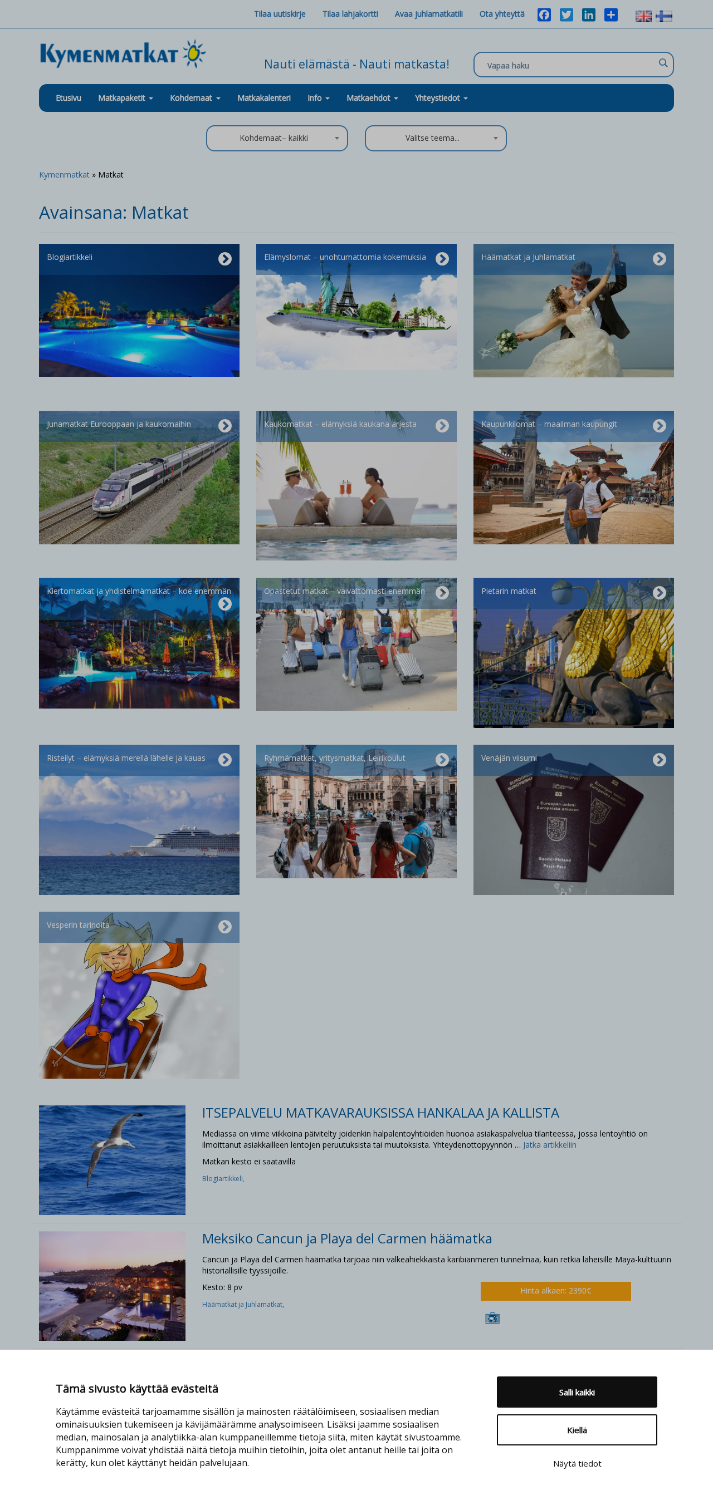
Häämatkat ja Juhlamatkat (528, 257)
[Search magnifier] (662, 62)
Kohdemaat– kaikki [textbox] (274, 137)
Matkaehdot (369, 97)
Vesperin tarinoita (78, 924)
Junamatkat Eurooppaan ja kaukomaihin (119, 424)
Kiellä (577, 1429)
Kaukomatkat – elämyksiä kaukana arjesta (340, 424)
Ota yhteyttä (502, 13)
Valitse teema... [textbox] (433, 137)
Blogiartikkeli (69, 257)
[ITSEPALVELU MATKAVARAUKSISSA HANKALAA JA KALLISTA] (112, 1159)
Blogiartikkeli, (224, 1178)
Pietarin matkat (508, 591)
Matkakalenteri (264, 97)
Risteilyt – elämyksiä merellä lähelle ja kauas (126, 758)
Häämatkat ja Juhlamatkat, (244, 1304)
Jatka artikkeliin (550, 1144)
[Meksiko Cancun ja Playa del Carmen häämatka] (112, 1285)
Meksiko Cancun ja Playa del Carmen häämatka (347, 1238)
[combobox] (277, 138)
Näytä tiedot (577, 1463)
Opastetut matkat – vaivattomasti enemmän (344, 591)
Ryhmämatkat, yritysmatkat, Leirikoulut (335, 758)
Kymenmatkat (64, 174)
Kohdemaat (191, 97)
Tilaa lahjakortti (350, 13)
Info (315, 97)
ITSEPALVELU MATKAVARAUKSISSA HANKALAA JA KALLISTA (380, 1112)
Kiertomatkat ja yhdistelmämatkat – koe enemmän (139, 591)
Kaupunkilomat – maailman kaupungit (549, 424)
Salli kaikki (577, 1392)
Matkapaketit (123, 97)
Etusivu (68, 97)
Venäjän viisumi (509, 758)
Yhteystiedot (438, 97)
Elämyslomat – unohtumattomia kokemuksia (345, 257)
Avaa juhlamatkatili (429, 13)
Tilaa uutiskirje (280, 13)
